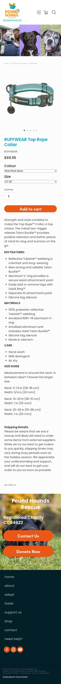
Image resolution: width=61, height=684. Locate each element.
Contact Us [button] (28, 536)
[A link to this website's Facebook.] (7, 650)
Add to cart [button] (31, 209)
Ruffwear (33, 63)
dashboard (25, 673)
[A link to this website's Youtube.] (20, 650)
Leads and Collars (19, 63)
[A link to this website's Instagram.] (13, 650)
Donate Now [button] (28, 551)
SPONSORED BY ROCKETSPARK (15, 677)
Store (6, 63)
